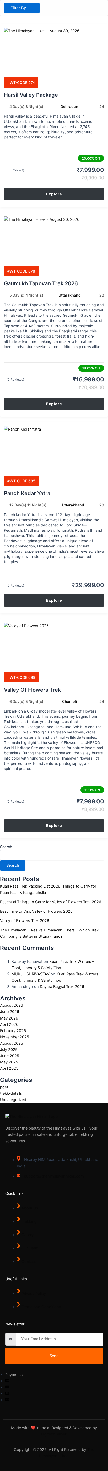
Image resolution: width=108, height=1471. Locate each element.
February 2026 (13, 1030)
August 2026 (11, 1005)
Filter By (18, 7)
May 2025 (9, 1062)
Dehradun (69, 106)
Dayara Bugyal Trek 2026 (62, 986)
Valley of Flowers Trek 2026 (24, 920)
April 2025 (9, 1068)
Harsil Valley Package (31, 95)
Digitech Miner (53, 1434)
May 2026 (9, 1018)
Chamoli (69, 701)
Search (6, 846)
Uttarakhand (69, 295)
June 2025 (9, 1055)
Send (54, 1355)
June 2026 (9, 1011)
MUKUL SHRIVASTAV (31, 974)
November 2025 (14, 1037)
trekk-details (11, 1093)
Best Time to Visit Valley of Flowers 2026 (36, 911)
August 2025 (11, 1043)
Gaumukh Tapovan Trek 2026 (41, 283)
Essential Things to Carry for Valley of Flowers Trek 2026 (50, 902)
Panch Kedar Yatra (27, 493)
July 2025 (9, 1049)
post (4, 1087)
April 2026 (9, 1024)
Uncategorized (13, 1099)
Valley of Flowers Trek (32, 690)
